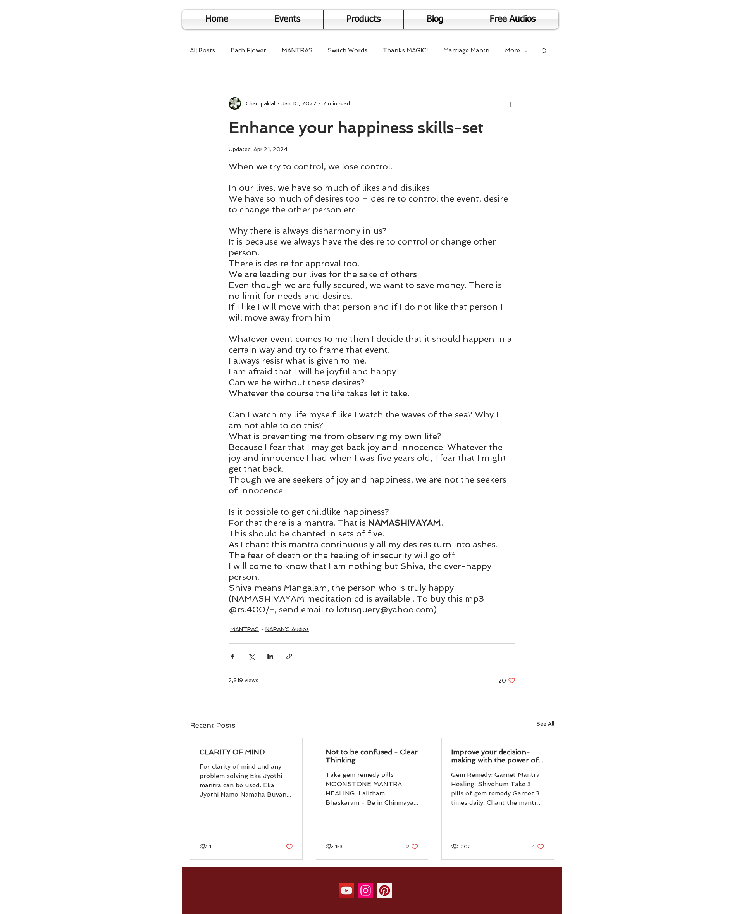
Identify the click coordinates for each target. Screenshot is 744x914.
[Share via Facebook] (232, 656)
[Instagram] (365, 890)
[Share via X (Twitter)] (251, 656)
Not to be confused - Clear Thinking (372, 756)
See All (545, 724)
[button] (544, 50)
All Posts (202, 50)
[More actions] (510, 103)
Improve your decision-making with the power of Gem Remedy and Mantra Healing (495, 756)
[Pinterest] (384, 890)
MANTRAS (297, 50)
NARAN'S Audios (287, 629)
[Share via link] (289, 656)
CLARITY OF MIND (232, 752)
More (512, 50)
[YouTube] (346, 890)
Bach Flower (248, 50)
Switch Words (347, 50)
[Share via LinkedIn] (270, 656)
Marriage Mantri (466, 50)
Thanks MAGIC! (405, 50)
